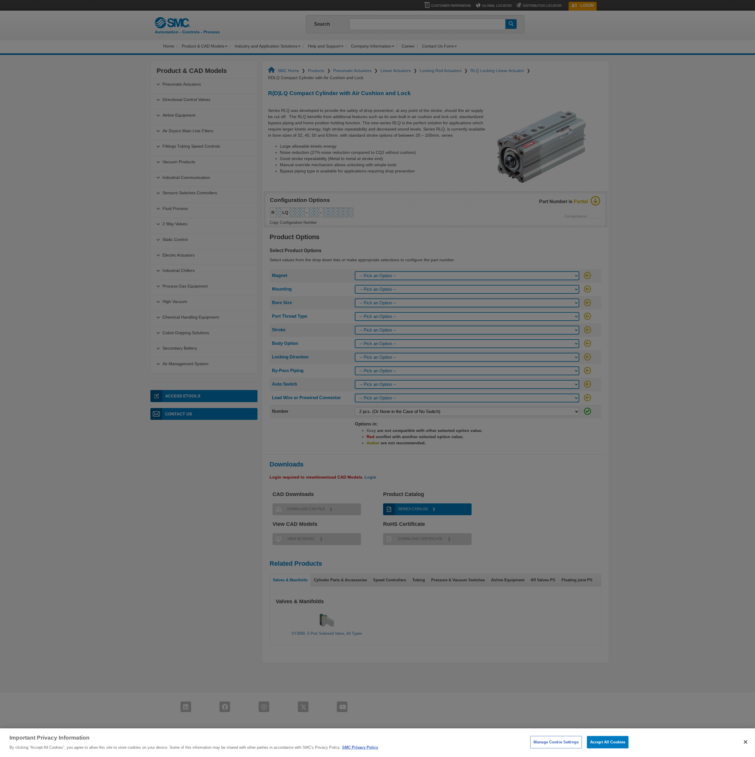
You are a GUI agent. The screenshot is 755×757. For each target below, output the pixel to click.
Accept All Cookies (607, 742)
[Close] (745, 741)
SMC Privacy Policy (360, 747)
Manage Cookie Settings (556, 742)
